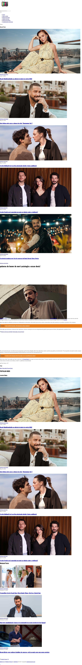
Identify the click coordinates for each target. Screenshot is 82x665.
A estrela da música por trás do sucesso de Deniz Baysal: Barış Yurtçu (19, 258)
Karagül (65, 320)
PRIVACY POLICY (9, 661)
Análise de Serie (5, 19)
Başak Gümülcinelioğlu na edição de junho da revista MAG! (16, 79)
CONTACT (16, 661)
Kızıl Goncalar (53, 318)
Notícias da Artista (6, 20)
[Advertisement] (33, 276)
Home (3, 14)
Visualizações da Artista (7, 22)
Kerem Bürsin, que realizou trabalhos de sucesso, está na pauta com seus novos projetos (24, 652)
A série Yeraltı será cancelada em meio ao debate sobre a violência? (19, 212)
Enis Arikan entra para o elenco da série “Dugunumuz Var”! (16, 123)
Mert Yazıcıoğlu (3, 318)
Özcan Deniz (26, 359)
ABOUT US (2, 661)
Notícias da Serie (6, 17)
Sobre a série (5, 16)
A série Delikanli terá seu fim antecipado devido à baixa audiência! (18, 166)
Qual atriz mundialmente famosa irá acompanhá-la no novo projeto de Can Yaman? (23, 623)
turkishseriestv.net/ (30, 661)
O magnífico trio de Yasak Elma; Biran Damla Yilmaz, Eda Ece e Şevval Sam (20, 593)
